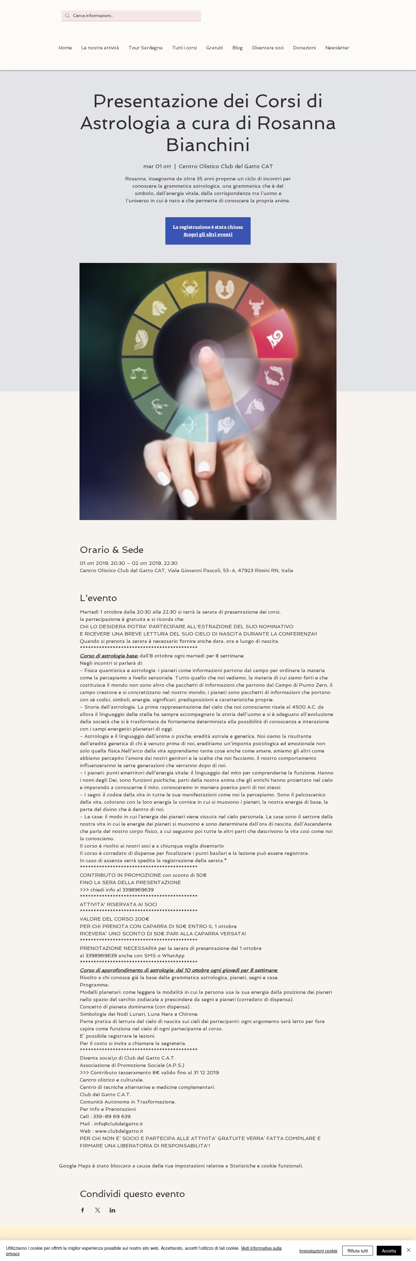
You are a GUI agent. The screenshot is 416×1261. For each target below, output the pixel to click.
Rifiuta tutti (357, 1251)
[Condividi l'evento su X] (97, 1210)
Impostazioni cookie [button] (318, 1251)
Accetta (389, 1251)
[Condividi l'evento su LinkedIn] (112, 1210)
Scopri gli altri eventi (208, 234)
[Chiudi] (408, 1250)
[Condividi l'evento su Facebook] (83, 1210)
